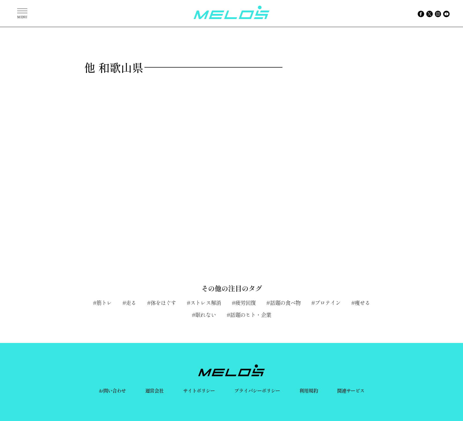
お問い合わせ (112, 390)
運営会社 (154, 390)
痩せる (362, 302)
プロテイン (328, 302)
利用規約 (308, 390)
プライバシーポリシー (257, 390)
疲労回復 (245, 302)
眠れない (205, 315)
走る (131, 302)
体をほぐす (163, 302)
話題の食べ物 (285, 302)
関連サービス (351, 390)
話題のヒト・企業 (250, 315)
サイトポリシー (199, 390)
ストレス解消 (205, 302)
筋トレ (104, 302)
